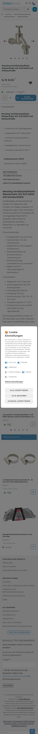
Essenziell (12, 362)
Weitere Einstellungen (14, 382)
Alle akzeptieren (19, 390)
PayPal (28, 372)
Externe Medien (15, 372)
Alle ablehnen (19, 396)
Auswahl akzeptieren (19, 401)
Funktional (12, 377)
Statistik (24, 362)
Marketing (12, 367)
